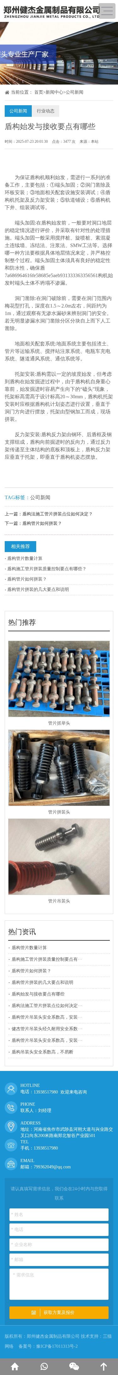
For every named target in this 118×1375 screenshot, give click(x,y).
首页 (38, 92)
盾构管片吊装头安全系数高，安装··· (47, 1017)
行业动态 (45, 111)
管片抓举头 (59, 723)
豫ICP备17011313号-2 (57, 1346)
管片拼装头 (59, 812)
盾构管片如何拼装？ (42, 523)
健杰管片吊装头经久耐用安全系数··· (47, 1028)
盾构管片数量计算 (24, 558)
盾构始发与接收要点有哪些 (38, 994)
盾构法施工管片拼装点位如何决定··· (47, 1005)
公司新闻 (74, 92)
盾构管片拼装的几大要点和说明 (38, 589)
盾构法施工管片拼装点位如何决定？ (57, 514)
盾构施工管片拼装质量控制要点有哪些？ (47, 568)
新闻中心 (54, 92)
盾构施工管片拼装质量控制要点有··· (47, 959)
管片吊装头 (59, 901)
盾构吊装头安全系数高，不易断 (42, 1052)
